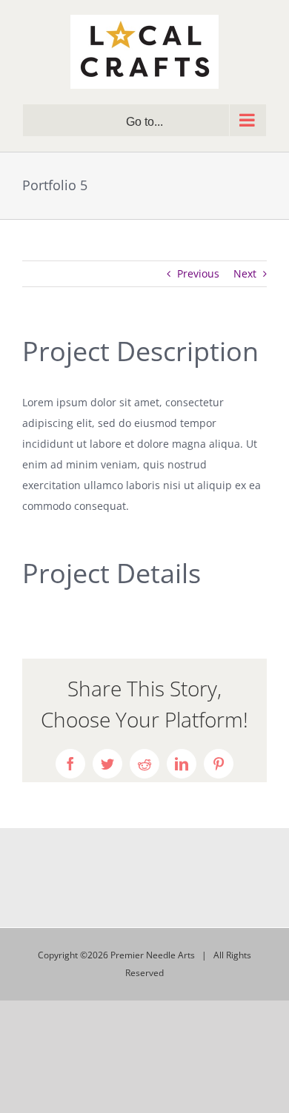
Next (244, 273)
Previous (198, 273)
